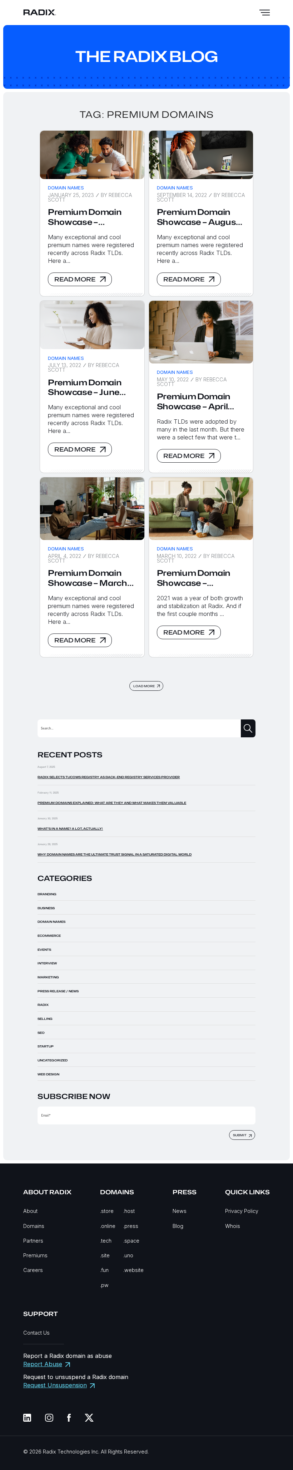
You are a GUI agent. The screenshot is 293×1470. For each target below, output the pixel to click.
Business (46, 908)
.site (105, 1255)
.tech (105, 1241)
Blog (178, 1226)
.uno (128, 1255)
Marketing (48, 977)
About (30, 1211)
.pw (104, 1285)
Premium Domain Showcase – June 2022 (84, 387)
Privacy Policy (241, 1211)
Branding (47, 894)
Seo (41, 1033)
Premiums (35, 1255)
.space (131, 1241)
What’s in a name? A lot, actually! (70, 828)
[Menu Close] (264, 12)
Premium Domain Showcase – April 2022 (193, 401)
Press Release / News (58, 991)
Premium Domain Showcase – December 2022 (84, 217)
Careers (33, 1270)
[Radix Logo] (39, 12)
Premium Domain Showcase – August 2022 (198, 217)
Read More (74, 279)
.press (130, 1226)
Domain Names (66, 188)
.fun (104, 1270)
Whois (232, 1226)
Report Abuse (42, 1364)
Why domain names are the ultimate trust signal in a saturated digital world (115, 854)
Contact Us (36, 1333)
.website (133, 1270)
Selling (45, 1019)
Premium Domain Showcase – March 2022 (87, 578)
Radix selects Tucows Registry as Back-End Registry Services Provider (109, 777)
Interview (47, 963)
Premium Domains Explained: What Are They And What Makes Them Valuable (112, 803)
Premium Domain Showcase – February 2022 (193, 578)
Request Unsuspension (55, 1385)
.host (129, 1211)
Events (44, 949)
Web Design (48, 1074)
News (180, 1211)
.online (107, 1226)
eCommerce (49, 936)
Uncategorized (53, 1060)
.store (107, 1211)
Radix (43, 1005)
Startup (46, 1046)
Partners (33, 1241)
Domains (33, 1226)
